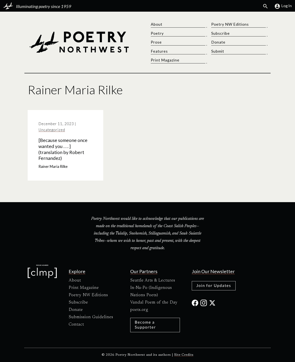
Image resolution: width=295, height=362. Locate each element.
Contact (76, 324)
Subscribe (220, 33)
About (156, 24)
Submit (217, 51)
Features (159, 51)
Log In (286, 5)
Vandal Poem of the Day (154, 302)
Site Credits (183, 355)
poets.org (139, 310)
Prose (156, 42)
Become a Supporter (145, 324)
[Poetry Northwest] (79, 42)
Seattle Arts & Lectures (152, 280)
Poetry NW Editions (230, 24)
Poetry (157, 33)
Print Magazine (165, 60)
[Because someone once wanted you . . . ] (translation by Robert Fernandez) (62, 149)
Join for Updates (213, 285)
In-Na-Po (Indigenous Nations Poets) (151, 291)
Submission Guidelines (91, 317)
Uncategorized (51, 129)
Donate (218, 42)
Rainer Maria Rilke (53, 166)
